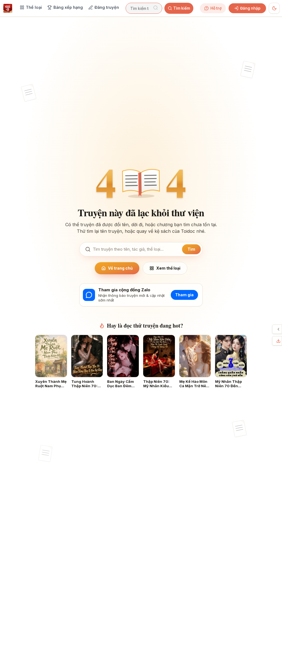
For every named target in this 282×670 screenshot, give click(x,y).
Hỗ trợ (215, 8)
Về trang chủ (120, 268)
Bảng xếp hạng (68, 7)
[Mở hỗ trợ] (278, 329)
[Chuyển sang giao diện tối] (274, 8)
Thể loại (34, 7)
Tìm (191, 249)
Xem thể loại (168, 268)
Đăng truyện (106, 7)
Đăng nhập (250, 8)
